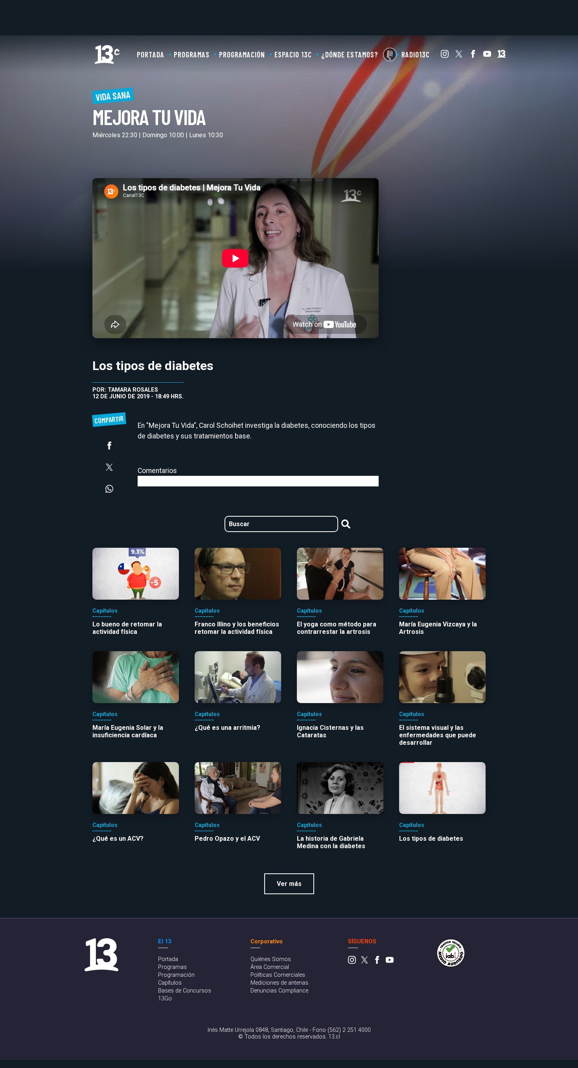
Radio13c (415, 54)
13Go (165, 998)
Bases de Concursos (184, 990)
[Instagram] (445, 55)
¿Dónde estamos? (349, 54)
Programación (242, 54)
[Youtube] (487, 55)
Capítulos (170, 983)
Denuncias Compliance (279, 990)
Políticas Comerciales (277, 975)
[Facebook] (473, 55)
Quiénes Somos (270, 959)
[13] (501, 55)
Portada (150, 54)
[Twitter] (459, 55)
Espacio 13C (293, 54)
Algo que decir (390, 54)
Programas (192, 54)
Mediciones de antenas (279, 983)
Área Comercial (269, 967)
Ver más (289, 884)
